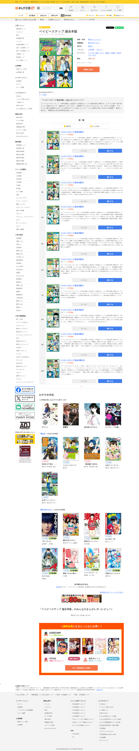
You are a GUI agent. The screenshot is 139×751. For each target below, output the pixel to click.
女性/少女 (43, 15)
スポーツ (19, 213)
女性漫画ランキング (79, 707)
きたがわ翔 (19, 266)
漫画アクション (20, 376)
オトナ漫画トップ (21, 60)
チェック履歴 (20, 87)
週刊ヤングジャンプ (22, 344)
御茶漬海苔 (19, 260)
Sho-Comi (19, 363)
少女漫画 (19, 176)
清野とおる (19, 285)
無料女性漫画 (20, 151)
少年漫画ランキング (79, 716)
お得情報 (20, 725)
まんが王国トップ (22, 694)
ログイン (19, 84)
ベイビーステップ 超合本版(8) (72, 310)
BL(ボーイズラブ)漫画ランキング (83, 722)
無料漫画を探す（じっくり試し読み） (112, 592)
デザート (19, 372)
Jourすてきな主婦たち (22, 357)
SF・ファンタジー (21, 223)
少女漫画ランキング (79, 710)
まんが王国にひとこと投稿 (24, 108)
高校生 (119, 53)
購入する (110, 151)
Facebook (76, 734)
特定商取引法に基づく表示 (108, 734)
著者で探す (19, 123)
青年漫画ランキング (79, 713)
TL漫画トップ (20, 54)
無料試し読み (88, 69)
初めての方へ (20, 105)
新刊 (110, 15)
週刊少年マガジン (21, 341)
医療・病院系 (20, 229)
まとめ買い (96, 126)
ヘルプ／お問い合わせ (22, 99)
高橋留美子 (19, 294)
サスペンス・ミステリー (23, 207)
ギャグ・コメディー (22, 201)
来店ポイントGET (21, 69)
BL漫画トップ (20, 57)
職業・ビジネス (20, 204)
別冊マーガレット (21, 350)
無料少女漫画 (20, 154)
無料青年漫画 (20, 157)
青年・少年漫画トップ (22, 51)
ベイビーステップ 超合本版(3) (72, 182)
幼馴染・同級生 (110, 53)
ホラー (18, 220)
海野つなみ (19, 250)
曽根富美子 (19, 288)
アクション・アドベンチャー (24, 217)
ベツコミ (19, 354)
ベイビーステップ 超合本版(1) (72, 132)
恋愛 (17, 195)
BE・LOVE (19, 319)
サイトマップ (104, 740)
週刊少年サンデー (21, 366)
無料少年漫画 (20, 161)
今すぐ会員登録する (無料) (81, 668)
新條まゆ (19, 282)
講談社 (90, 46)
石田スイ (19, 244)
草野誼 (18, 272)
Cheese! (18, 347)
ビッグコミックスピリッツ (24, 335)
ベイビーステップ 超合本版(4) (72, 207)
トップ (20, 15)
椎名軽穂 (19, 279)
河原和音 (19, 263)
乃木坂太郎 (19, 298)
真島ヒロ (19, 307)
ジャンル (91, 15)
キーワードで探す (21, 130)
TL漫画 (18, 185)
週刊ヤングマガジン (22, 328)
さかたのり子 (20, 276)
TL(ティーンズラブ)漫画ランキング (83, 719)
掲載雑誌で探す (20, 127)
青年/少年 (54, 15)
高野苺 (18, 291)
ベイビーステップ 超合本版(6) (72, 259)
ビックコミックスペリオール (24, 382)
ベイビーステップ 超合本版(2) (72, 156)
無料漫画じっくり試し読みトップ (42, 694)
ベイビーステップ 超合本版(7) (72, 285)
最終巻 (68, 126)
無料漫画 (68, 15)
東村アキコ (19, 301)
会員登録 (19, 81)
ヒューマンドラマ (21, 198)
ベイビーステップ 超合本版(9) (72, 334)
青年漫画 (19, 179)
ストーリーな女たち (22, 322)
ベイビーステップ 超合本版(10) (72, 360)
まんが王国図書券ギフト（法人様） (110, 722)
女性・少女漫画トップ (22, 47)
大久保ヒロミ (20, 257)
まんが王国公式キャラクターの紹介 (110, 719)
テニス (101, 53)
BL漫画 (18, 188)
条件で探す (19, 117)
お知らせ (19, 96)
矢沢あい (19, 310)
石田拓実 (19, 247)
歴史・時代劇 (20, 210)
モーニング (19, 360)
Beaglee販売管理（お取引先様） (110, 725)
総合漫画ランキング (79, 704)
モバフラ (19, 379)
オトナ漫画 (19, 191)
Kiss (17, 338)
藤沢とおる (19, 304)
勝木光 (94, 39)
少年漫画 (19, 182)
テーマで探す (20, 120)
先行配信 (32, 15)
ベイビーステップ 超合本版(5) (72, 233)
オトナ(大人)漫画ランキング (81, 725)
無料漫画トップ (20, 29)
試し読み (84, 151)
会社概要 (103, 737)
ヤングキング (20, 369)
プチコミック (20, 325)
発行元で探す (20, 133)
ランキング (101, 15)
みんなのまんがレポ (22, 136)
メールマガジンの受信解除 (25, 710)
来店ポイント (120, 15)
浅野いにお (19, 241)
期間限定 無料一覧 (21, 164)
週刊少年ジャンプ (21, 332)
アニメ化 (91, 53)
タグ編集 (43, 95)
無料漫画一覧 (20, 148)
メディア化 (92, 55)
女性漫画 (19, 172)
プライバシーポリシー (106, 731)
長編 (96, 53)
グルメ (18, 226)
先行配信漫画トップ (22, 44)
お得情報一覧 (20, 72)
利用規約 (103, 728)
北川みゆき (19, 269)
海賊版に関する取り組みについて (25, 432)
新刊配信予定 (20, 38)
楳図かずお (19, 254)
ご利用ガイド (20, 102)
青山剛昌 (19, 238)
